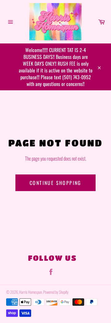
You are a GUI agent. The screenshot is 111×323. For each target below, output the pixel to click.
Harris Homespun (30, 292)
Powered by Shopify (55, 292)
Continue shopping (55, 182)
